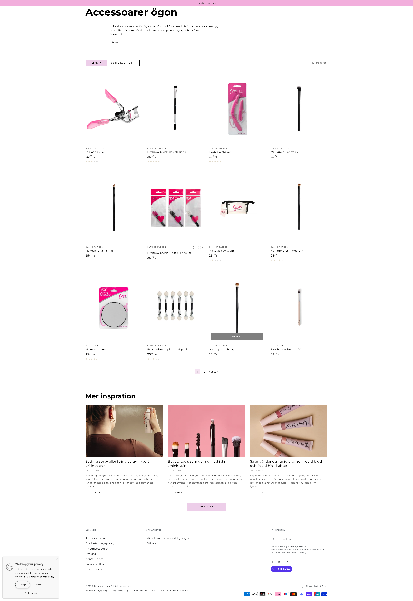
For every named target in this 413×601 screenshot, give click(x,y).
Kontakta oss (94, 559)
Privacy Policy (31, 576)
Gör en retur (94, 569)
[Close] (56, 559)
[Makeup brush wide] (299, 109)
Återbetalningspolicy (100, 543)
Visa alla (207, 506)
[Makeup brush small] (114, 208)
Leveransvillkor (96, 564)
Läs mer (114, 42)
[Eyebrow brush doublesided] (175, 109)
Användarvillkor (96, 538)
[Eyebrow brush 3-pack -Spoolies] (175, 208)
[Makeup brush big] (237, 306)
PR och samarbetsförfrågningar (167, 538)
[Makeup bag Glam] (237, 208)
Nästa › (213, 371)
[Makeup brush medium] (299, 208)
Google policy (47, 576)
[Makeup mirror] (114, 306)
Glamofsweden (102, 586)
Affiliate (151, 543)
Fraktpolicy (158, 590)
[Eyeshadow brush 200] (299, 306)
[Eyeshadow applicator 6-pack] (175, 306)
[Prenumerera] (325, 539)
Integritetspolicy (97, 548)
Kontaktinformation (178, 590)
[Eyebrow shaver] (237, 109)
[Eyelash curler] (114, 109)
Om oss (91, 553)
